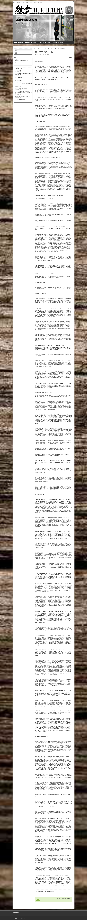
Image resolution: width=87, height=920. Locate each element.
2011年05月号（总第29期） (47, 48)
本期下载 (28, 42)
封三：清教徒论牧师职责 (20, 99)
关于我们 (27, 2)
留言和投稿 (40, 2)
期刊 (39, 48)
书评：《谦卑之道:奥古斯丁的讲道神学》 (23, 96)
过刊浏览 (35, 42)
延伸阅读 (55, 42)
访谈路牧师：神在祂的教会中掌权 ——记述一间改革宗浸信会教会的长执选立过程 (23, 92)
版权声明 (31, 2)
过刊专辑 (48, 42)
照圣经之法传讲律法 (19, 77)
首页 (24, 2)
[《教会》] (43, 9)
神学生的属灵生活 (18, 80)
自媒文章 (61, 42)
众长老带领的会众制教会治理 (21, 88)
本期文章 (21, 42)
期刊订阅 (35, 2)
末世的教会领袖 (18, 70)
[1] (35, 891)
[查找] (73, 2)
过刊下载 (42, 42)
